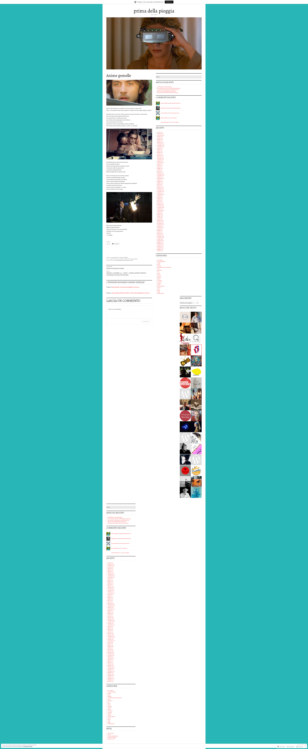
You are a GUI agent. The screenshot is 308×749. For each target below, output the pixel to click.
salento (125, 259)
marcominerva (126, 260)
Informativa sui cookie (27, 746)
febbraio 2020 (160, 187)
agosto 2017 (160, 229)
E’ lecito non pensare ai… (174, 113)
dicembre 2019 (160, 190)
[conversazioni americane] (185, 415)
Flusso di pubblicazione (113, 736)
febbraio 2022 (160, 155)
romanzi (122, 259)
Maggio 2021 (160, 168)
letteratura (159, 270)
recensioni (159, 280)
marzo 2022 (160, 154)
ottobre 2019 (160, 193)
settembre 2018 (160, 210)
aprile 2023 (159, 141)
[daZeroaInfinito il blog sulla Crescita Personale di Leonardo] (185, 459)
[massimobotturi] (196, 317)
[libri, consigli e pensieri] (196, 481)
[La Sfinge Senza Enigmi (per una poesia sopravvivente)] (196, 393)
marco (118, 259)
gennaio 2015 (160, 250)
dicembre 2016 (160, 236)
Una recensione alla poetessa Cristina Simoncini (168, 89)
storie (129, 259)
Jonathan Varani (164, 108)
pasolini (159, 277)
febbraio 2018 (160, 220)
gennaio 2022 (160, 156)
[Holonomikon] (185, 426)
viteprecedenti (134, 259)
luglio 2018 (159, 213)
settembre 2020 (160, 178)
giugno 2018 (160, 214)
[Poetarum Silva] (196, 361)
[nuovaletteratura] (185, 382)
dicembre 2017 (160, 223)
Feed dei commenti (112, 737)
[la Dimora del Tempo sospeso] (185, 361)
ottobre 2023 (160, 136)
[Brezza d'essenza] (196, 492)
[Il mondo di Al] (185, 371)
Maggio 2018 (160, 216)
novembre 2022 (160, 145)
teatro (158, 290)
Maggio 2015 (160, 249)
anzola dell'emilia (161, 261)
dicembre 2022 (160, 143)
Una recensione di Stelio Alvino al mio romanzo (167, 92)
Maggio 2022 (160, 152)
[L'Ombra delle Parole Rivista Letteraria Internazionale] (185, 404)
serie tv (158, 287)
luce (158, 271)
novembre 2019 (160, 191)
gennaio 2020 (160, 188)
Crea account (110, 733)
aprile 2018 (159, 217)
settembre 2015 (160, 247)
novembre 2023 (160, 135)
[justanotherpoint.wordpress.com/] (185, 481)
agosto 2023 (160, 138)
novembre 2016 (160, 237)
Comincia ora (169, 2)
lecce (115, 259)
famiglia (159, 265)
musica (158, 274)
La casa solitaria (173, 117)
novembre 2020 (160, 175)
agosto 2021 (160, 164)
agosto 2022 (160, 148)
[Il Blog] (185, 470)
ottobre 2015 (160, 246)
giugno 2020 (160, 181)
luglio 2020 (159, 180)
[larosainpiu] (196, 350)
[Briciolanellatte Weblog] (196, 470)
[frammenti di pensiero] (185, 317)
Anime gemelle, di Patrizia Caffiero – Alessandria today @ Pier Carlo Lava (131, 293)
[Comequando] (196, 382)
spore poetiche (164, 113)
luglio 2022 (159, 149)
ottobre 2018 (160, 208)
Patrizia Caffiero (124, 257)
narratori (159, 276)
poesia (131, 260)
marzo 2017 (159, 232)
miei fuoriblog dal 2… (165, 122)
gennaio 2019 (160, 204)
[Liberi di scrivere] (185, 350)
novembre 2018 (160, 207)
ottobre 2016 (160, 239)
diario (112, 259)
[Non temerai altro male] (185, 437)
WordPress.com (111, 739)
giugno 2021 (160, 167)
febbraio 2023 (160, 142)
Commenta (145, 321)
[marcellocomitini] (196, 415)
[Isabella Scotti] (185, 393)
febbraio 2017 (160, 233)
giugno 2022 (160, 151)
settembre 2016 (160, 240)
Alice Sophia (160, 260)
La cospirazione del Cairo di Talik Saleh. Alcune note (168, 88)
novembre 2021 (160, 159)
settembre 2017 (160, 227)
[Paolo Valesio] (185, 492)
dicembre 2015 (160, 245)
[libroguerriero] (185, 328)
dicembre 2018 (160, 206)
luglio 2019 (159, 197)
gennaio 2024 (160, 133)
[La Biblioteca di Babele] (196, 404)
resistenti (159, 281)
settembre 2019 (160, 194)
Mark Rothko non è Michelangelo (164, 86)
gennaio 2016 (160, 243)
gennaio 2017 (160, 234)
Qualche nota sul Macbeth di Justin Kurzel (166, 91)
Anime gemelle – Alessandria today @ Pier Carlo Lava (125, 287)
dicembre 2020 (160, 174)
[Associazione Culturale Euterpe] (185, 339)
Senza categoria (160, 286)
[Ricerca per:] (179, 77)
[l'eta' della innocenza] (196, 426)
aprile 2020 (160, 184)
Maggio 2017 (160, 230)
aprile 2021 (159, 169)
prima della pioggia (154, 10)
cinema (158, 263)
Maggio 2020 (160, 182)
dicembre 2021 (160, 158)
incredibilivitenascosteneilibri (164, 267)
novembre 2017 (160, 224)
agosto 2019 (160, 195)
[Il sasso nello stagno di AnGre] (196, 448)
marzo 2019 (159, 201)
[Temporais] (196, 371)
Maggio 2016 (160, 242)
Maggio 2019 (160, 198)
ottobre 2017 (160, 226)
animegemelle (119, 260)
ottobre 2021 (160, 161)
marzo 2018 (159, 219)
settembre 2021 (160, 162)
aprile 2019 (159, 200)
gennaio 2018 (160, 221)
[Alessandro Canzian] (185, 448)
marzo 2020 (160, 185)
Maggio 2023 (160, 139)
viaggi (158, 292)
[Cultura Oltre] (196, 328)
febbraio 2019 (160, 203)
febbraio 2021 (160, 172)
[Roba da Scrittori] (196, 437)
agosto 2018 (160, 211)
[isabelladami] (196, 459)
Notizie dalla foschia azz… (175, 103)
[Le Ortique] (196, 339)
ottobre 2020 (160, 177)
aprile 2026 (159, 132)
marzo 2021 (159, 171)
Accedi (109, 734)
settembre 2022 (160, 146)
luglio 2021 (159, 165)
